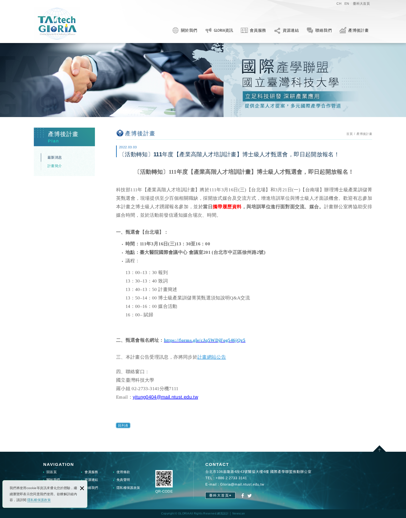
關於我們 (189, 30)
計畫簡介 (54, 166)
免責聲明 (123, 480)
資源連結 (291, 30)
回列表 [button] (123, 425)
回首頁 (52, 472)
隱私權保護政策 (39, 500)
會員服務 (258, 30)
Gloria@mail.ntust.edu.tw (242, 484)
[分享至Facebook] (242, 495)
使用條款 (123, 472)
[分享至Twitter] (249, 495)
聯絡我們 (323, 30)
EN (346, 3)
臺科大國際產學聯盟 (57, 23)
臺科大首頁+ (220, 495)
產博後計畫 (358, 30)
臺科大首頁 (361, 3)
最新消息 (54, 157)
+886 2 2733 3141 (231, 478)
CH (338, 3)
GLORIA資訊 (223, 30)
